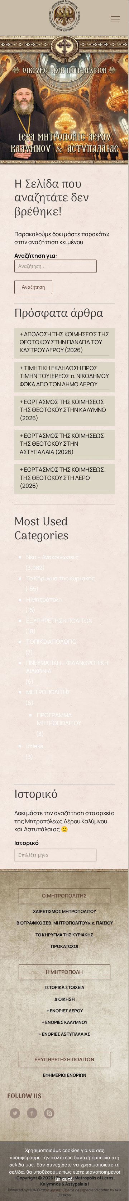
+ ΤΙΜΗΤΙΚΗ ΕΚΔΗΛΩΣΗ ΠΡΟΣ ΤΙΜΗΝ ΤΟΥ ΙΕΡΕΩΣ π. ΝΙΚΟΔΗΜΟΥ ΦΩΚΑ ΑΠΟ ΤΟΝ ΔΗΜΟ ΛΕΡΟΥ (64, 376)
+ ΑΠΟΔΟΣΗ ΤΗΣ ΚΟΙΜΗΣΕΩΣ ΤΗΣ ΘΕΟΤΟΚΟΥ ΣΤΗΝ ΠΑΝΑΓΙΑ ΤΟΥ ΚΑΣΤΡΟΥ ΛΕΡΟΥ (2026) (64, 342)
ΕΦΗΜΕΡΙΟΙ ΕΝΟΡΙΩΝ (64, 1075)
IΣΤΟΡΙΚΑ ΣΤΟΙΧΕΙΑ (64, 987)
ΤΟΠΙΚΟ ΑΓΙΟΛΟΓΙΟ (51, 642)
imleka (34, 746)
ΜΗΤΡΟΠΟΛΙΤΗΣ (48, 692)
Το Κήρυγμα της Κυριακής (60, 578)
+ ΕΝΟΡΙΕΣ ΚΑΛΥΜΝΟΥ (64, 1022)
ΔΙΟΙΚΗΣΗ (64, 999)
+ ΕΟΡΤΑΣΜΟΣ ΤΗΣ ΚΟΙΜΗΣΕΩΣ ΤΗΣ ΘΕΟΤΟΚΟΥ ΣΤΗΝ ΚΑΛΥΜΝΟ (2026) (63, 410)
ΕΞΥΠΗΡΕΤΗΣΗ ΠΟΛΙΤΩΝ (59, 621)
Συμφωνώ (57, 1190)
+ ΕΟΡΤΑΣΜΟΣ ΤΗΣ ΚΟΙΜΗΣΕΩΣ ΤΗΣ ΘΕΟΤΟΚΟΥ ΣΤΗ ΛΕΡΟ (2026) (62, 477)
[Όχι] (120, 1171)
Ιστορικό (26, 843)
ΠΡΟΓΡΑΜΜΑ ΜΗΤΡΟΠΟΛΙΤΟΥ (59, 719)
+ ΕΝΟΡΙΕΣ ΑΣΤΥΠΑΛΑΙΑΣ (64, 1034)
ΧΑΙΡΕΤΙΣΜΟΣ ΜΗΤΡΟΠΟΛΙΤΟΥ (64, 911)
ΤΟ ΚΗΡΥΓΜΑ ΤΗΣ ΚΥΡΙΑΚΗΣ (64, 935)
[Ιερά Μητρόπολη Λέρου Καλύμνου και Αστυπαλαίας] (64, 14)
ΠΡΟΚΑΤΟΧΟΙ (64, 946)
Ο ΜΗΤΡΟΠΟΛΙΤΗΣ (64, 895)
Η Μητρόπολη (44, 599)
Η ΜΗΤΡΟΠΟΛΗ (64, 971)
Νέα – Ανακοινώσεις (52, 557)
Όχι (83, 1190)
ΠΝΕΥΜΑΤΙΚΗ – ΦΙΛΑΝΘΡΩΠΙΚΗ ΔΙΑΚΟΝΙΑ (67, 667)
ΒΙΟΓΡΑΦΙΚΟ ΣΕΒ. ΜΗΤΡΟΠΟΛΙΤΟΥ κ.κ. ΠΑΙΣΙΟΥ (64, 923)
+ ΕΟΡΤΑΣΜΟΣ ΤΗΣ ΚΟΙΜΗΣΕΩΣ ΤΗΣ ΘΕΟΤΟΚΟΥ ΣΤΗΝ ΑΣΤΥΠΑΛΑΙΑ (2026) (62, 444)
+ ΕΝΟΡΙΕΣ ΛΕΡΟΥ (65, 1011)
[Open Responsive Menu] (115, 19)
